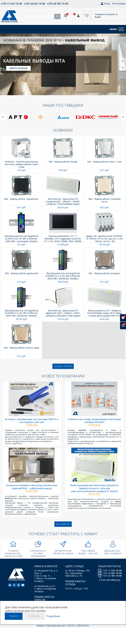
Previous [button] (122, 61)
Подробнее (53, 616)
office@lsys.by (113, 579)
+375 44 (112, 573)
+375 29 (112, 575)
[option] (63, 64)
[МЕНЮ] (121, 29)
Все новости (63, 524)
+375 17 (112, 570)
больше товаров (63, 366)
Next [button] (122, 67)
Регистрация (118, 3)
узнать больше (18, 70)
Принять (13, 616)
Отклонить (34, 616)
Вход (106, 3)
